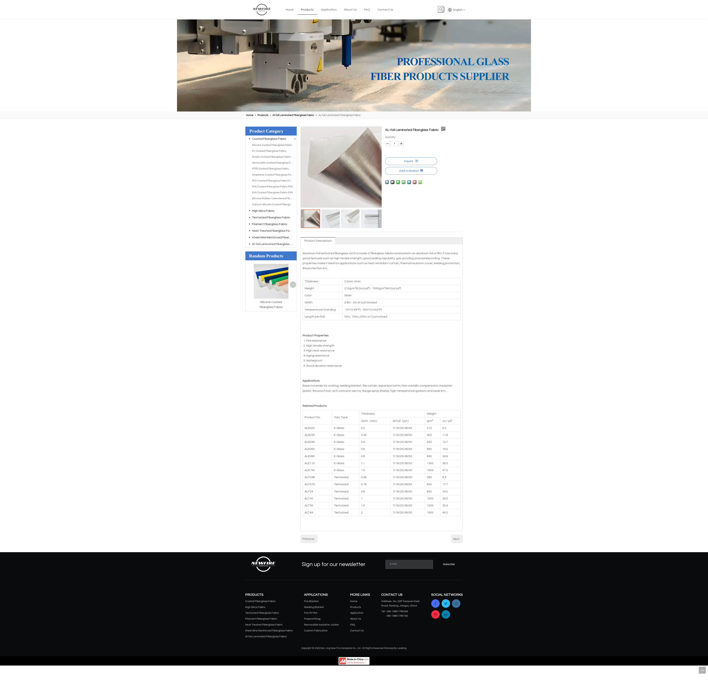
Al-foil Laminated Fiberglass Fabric (274, 244)
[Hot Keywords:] (441, 9)
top (702, 670)
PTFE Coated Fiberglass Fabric (270, 168)
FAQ (352, 624)
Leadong (402, 648)
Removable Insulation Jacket (321, 624)
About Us (355, 619)
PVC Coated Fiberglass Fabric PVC (273, 180)
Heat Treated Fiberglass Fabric (273, 230)
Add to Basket (409, 170)
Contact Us (357, 630)
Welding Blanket (314, 607)
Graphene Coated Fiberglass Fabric (273, 175)
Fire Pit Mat (310, 613)
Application (356, 613)
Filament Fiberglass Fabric (269, 224)
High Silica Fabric (263, 210)
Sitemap (388, 648)
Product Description (318, 240)
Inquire (408, 161)
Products (355, 607)
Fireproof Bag (312, 619)
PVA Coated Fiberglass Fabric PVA (272, 186)
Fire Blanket (311, 601)
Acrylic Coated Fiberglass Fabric (271, 157)
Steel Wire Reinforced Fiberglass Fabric (274, 237)
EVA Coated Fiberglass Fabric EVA (272, 192)
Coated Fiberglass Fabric (269, 138)
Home (353, 601)
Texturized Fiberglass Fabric (271, 217)
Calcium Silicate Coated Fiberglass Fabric (274, 204)
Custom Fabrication (316, 630)
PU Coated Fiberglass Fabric (269, 151)
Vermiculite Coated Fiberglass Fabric (274, 163)
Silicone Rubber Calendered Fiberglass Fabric (274, 198)
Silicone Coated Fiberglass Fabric (272, 145)
